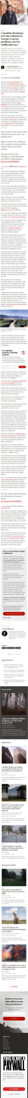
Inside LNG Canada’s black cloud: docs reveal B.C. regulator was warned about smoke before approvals (13, 807)
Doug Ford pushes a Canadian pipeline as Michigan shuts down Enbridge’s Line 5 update (14, 681)
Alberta (4, 648)
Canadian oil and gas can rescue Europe (13, 434)
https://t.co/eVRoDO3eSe (10, 162)
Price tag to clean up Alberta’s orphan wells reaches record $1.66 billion (13, 891)
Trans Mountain (7, 479)
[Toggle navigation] (2, 2)
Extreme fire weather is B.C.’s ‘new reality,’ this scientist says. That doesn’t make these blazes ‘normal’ (14, 666)
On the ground (7, 925)
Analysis (4, 765)
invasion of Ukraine (13, 82)
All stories (14, 986)
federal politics (10, 648)
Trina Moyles (6, 971)
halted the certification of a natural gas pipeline (13, 382)
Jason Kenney (14, 88)
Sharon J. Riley (6, 895)
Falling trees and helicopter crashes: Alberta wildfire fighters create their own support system (14, 967)
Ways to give (6, 1047)
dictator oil (13, 119)
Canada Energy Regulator (18, 217)
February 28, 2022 (5, 508)
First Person (6, 716)
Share (5, 74)
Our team (5, 1041)
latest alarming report (17, 536)
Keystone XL (9, 123)
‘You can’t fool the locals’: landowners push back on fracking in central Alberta (14, 671)
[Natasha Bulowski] (3, 67)
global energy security (16, 84)
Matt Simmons (6, 812)
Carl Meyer (5, 773)
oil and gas (17, 648)
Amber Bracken (16, 933)
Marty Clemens (16, 814)
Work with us (6, 1043)
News (3, 30)
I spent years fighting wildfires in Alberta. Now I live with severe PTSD (13, 720)
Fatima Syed (6, 852)
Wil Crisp (9, 814)
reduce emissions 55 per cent (14, 304)
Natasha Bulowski (12, 66)
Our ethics (5, 1045)
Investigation (6, 803)
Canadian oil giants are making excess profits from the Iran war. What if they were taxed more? (14, 676)
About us (5, 1039)
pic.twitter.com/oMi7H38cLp (11, 501)
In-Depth (4, 963)
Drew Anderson (6, 933)
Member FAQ (6, 1049)
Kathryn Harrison (15, 228)
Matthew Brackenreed (8, 725)
